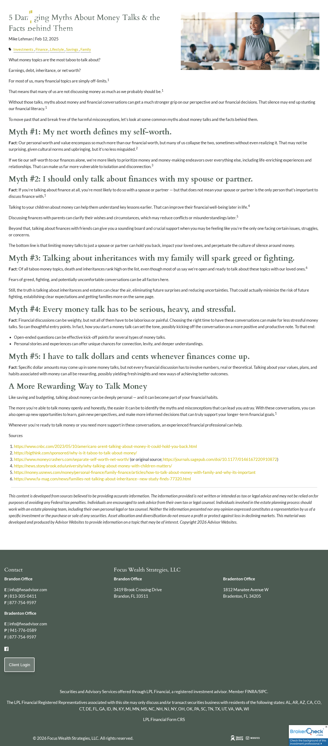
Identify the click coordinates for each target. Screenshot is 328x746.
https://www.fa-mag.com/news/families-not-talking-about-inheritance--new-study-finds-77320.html (102, 478)
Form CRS (176, 719)
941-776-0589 (23, 630)
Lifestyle (57, 49)
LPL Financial (158, 691)
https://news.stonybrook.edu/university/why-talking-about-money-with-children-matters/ (93, 465)
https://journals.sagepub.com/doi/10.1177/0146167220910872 (220, 459)
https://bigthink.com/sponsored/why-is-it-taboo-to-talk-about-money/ (75, 452)
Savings (72, 49)
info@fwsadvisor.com (28, 589)
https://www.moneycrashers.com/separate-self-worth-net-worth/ (71, 459)
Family (85, 49)
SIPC (263, 691)
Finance (42, 49)
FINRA (251, 691)
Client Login (19, 665)
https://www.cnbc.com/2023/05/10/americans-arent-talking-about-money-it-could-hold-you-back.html (105, 446)
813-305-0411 (23, 596)
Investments (23, 49)
